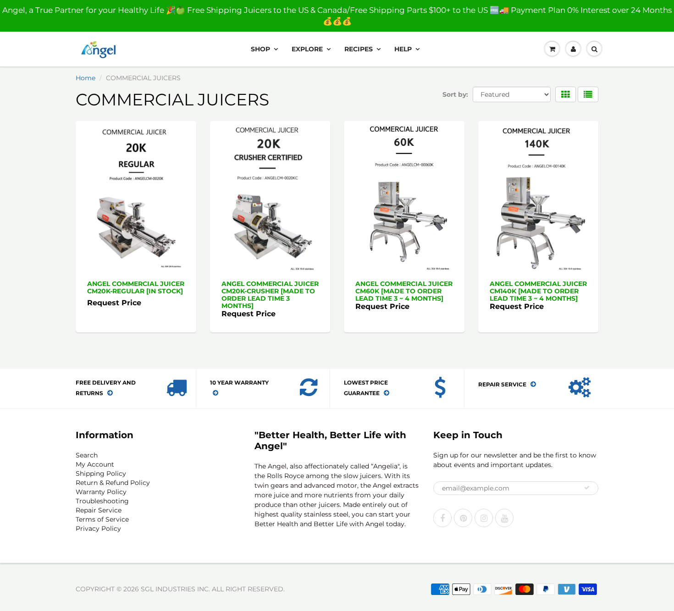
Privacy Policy (98, 528)
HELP (403, 49)
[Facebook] (442, 518)
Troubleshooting (102, 501)
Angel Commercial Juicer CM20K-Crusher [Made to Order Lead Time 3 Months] (270, 295)
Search (87, 455)
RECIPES (358, 49)
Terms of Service (102, 519)
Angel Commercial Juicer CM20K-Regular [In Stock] (135, 287)
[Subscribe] (587, 487)
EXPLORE (307, 49)
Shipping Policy (101, 473)
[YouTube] (504, 518)
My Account (95, 464)
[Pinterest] (463, 518)
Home (85, 78)
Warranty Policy (101, 492)
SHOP (260, 49)
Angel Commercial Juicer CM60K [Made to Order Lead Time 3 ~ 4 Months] (404, 291)
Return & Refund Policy (113, 483)
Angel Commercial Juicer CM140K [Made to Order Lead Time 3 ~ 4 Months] (538, 291)
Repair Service (99, 510)
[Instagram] (484, 518)
